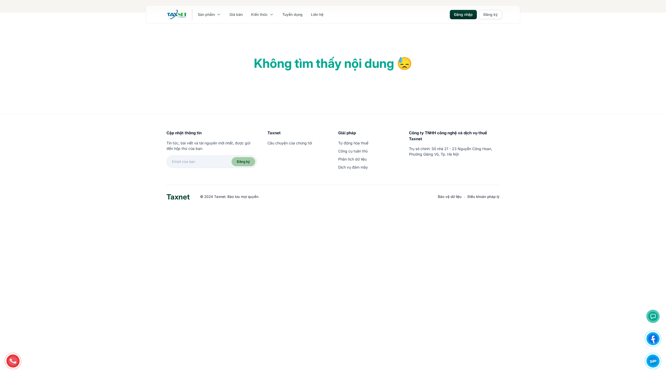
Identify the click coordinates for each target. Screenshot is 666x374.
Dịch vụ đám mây (353, 167)
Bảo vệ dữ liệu (450, 197)
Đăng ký (243, 161)
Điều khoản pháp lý (483, 197)
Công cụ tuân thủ (353, 151)
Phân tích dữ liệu (352, 159)
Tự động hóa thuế (353, 143)
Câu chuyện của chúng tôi (289, 143)
